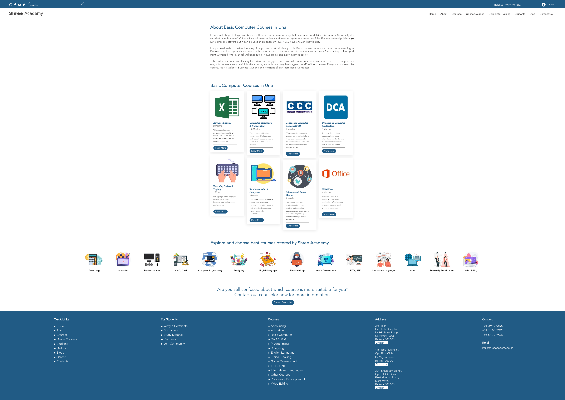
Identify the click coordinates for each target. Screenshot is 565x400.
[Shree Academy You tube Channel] (19, 4)
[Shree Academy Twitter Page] (24, 4)
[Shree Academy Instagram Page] (10, 4)
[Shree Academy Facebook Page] (15, 4)
